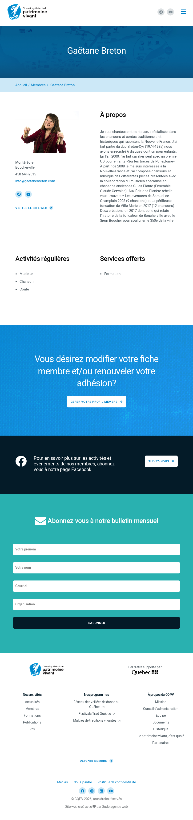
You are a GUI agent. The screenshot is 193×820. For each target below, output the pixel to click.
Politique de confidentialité (116, 782)
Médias (62, 782)
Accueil (21, 85)
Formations (32, 715)
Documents (161, 722)
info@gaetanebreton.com (35, 181)
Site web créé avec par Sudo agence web (96, 806)
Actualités (32, 702)
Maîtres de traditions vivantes (94, 720)
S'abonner (96, 623)
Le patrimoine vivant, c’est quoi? (160, 736)
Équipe (161, 715)
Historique (160, 729)
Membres (38, 85)
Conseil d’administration (160, 708)
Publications (32, 722)
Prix (32, 729)
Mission (160, 702)
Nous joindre (82, 782)
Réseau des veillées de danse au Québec (96, 704)
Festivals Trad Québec (95, 713)
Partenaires (160, 742)
